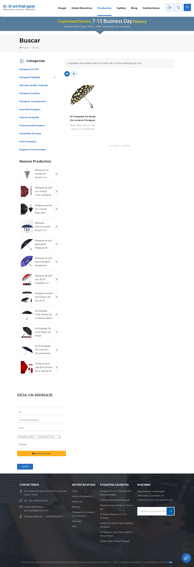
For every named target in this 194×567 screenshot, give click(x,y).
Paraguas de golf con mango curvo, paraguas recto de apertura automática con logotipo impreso (44, 191)
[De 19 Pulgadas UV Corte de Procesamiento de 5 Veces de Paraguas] (27, 349)
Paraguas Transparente (32, 101)
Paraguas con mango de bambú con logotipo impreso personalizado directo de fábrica (44, 174)
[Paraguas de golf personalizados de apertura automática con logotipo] (27, 262)
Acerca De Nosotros (82, 496)
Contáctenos (151, 8)
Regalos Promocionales (32, 149)
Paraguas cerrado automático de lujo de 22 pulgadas (44, 297)
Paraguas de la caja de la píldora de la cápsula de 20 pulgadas (43, 367)
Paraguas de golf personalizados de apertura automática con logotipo (43, 262)
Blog (134, 8)
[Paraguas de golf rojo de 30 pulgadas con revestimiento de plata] (27, 279)
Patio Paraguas (28, 141)
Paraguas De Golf (29, 69)
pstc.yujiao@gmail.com (36, 510)
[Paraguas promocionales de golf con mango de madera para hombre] (27, 226)
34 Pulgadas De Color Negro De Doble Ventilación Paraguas (43, 332)
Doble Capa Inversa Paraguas (115, 541)
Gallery (121, 8)
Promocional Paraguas (32, 125)
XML (74, 526)
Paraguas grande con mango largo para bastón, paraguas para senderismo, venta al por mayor (43, 209)
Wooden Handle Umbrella (33, 85)
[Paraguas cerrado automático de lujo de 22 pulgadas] (27, 297)
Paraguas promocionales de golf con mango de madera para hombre (42, 227)
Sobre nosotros (82, 8)
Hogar (62, 8)
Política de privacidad (130, 562)
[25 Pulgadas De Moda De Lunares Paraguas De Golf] (82, 96)
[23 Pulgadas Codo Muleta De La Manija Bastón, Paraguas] (27, 314)
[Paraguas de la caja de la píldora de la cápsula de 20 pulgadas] (27, 367)
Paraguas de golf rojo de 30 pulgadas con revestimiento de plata (43, 279)
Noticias (76, 507)
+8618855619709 (54, 516)
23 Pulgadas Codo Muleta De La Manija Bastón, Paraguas (44, 314)
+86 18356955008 (37, 500)
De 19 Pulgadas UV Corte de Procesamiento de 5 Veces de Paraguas (42, 350)
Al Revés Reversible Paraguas (115, 500)
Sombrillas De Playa (30, 133)
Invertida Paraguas (29, 109)
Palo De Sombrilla (29, 117)
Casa (74, 491)
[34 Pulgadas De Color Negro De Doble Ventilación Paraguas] (27, 332)
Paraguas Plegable (29, 77)
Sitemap (76, 521)
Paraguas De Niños (29, 93)
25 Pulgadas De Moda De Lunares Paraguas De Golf (82, 118)
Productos (104, 8)
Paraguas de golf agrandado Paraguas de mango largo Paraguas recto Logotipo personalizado (43, 244)
